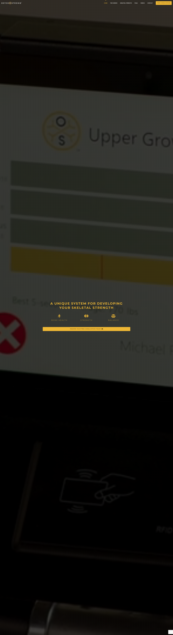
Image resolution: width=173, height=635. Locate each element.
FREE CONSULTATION (163, 3)
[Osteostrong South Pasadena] (11, 3)
